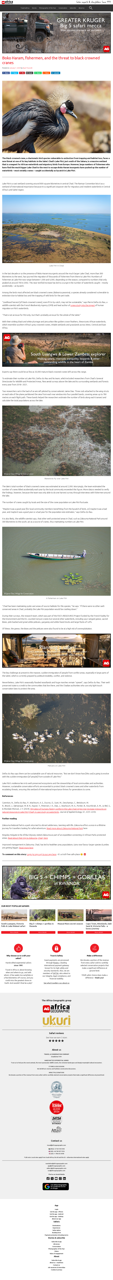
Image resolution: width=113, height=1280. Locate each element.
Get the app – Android (56, 1214)
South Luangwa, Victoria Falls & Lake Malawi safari (13, 925)
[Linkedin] (65, 1178)
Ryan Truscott (27, 68)
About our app (56, 1219)
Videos (56, 1251)
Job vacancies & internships (56, 1267)
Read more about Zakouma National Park (65, 828)
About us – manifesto (56, 1262)
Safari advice (57, 1230)
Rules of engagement (56, 1253)
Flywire (56, 963)
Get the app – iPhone (56, 1211)
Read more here (26, 848)
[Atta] (56, 1132)
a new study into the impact (83, 305)
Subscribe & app (57, 1241)
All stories (56, 1244)
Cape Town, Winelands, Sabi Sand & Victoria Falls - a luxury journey (99, 926)
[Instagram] (60, 1178)
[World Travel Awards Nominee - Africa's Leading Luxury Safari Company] (56, 1098)
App (56, 1205)
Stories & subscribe (56, 1238)
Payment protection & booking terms (56, 1235)
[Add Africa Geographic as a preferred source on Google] (56, 1189)
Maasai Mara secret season (70, 924)
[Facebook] (48, 1178)
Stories (34, 8)
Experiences (56, 1228)
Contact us (56, 1265)
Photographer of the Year (47, 8)
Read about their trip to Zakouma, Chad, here (28, 838)
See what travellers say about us (56, 983)
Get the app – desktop (56, 1216)
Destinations (57, 1225)
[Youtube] (56, 1178)
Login (56, 1209)
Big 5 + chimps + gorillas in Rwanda (41, 925)
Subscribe (73, 8)
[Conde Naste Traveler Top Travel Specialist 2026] (56, 1114)
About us (81, 8)
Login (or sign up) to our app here (41, 854)
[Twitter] (52, 1178)
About (56, 1256)
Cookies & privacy (56, 1270)
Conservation (63, 8)
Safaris (57, 1222)
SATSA (55, 973)
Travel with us (25, 8)
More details (14, 932)
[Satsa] (56, 1124)
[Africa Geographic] (7, 2)
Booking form (56, 1232)
